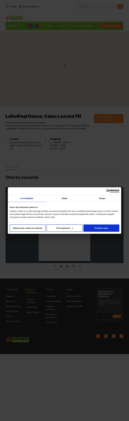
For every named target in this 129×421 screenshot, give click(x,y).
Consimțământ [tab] (26, 198)
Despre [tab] (102, 198)
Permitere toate (101, 228)
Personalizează (63, 228)
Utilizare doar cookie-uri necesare (27, 228)
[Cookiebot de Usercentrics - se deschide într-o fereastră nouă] (108, 191)
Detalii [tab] (64, 198)
